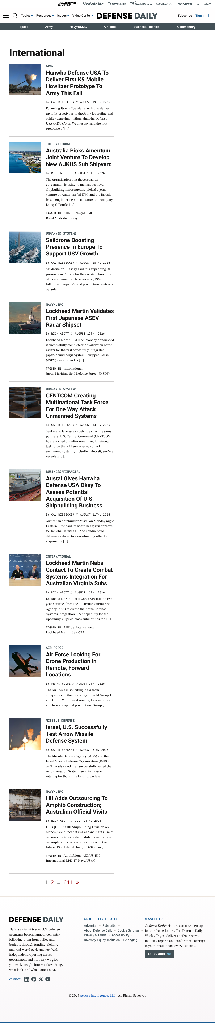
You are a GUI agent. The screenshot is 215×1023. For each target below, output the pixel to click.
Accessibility (120, 935)
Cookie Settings (129, 930)
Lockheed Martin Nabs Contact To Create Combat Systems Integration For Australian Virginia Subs (79, 573)
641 (67, 882)
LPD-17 (71, 861)
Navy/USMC (78, 27)
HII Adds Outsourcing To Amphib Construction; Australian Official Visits (77, 805)
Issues (62, 15)
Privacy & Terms (95, 935)
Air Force (110, 27)
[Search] (15, 15)
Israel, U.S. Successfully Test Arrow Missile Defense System (76, 734)
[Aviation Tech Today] (195, 4)
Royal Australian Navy (62, 218)
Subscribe (185, 15)
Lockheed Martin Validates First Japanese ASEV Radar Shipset (80, 318)
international (73, 369)
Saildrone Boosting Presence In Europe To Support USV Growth (74, 247)
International (58, 144)
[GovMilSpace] (141, 3)
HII (97, 856)
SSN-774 (78, 633)
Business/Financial (147, 27)
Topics (26, 15)
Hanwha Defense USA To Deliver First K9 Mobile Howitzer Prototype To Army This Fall (77, 82)
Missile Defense (60, 720)
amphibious (72, 856)
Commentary (186, 27)
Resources (44, 15)
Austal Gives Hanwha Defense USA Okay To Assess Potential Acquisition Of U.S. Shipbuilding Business (74, 492)
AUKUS (69, 213)
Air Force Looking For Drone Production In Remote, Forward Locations (73, 664)
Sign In (200, 15)
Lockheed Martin (58, 633)
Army (49, 27)
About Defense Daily (98, 930)
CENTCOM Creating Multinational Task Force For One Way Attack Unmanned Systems (77, 405)
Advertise (90, 926)
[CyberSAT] (164, 4)
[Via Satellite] (93, 3)
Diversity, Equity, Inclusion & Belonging (110, 940)
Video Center (81, 15)
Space (24, 27)
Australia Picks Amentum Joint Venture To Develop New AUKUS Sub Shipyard (79, 157)
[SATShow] (117, 4)
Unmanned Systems (61, 233)
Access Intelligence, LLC (98, 996)
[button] (6, 15)
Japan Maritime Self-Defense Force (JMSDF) (78, 374)
